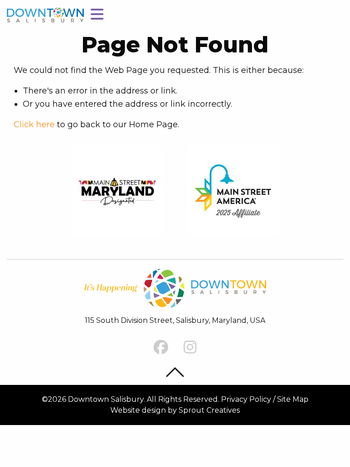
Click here (34, 124)
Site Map (293, 399)
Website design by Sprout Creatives (175, 410)
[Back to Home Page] (45, 14)
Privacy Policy (246, 399)
